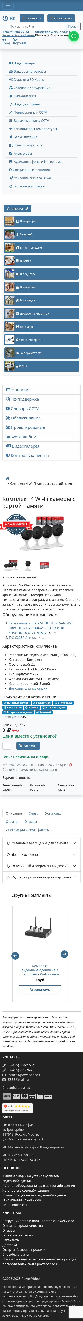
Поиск (73, 26)
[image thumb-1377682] (27, 565)
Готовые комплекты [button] (29, 186)
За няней (45, 712)
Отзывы (8, 1230)
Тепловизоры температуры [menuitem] (35, 129)
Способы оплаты (15, 1254)
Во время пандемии (19, 712)
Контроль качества (30, 455)
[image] (41, 533)
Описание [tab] (14, 813)
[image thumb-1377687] (44, 565)
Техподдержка (24, 399)
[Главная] (7, 479)
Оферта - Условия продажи (23, 1249)
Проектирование (27, 427)
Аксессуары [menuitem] (22, 153)
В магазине (14, 707)
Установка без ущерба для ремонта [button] (39, 843)
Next (66, 956)
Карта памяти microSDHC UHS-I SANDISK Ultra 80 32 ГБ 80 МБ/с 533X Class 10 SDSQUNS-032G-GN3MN (41, 628)
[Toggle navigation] (8, 6)
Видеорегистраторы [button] (29, 71)
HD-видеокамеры (17, 702)
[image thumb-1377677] (10, 565)
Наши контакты (14, 1205)
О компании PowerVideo (21, 1200)
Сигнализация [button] (24, 96)
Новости (19, 389)
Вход (6, 43)
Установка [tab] (53, 813)
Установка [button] (61, 18)
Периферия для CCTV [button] (30, 112)
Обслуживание (25, 418)
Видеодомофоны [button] (26, 104)
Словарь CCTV (24, 408)
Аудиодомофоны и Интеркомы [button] (37, 161)
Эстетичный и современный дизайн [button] (39, 866)
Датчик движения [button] (25, 854)
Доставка (9, 1245)
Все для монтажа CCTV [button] (31, 120)
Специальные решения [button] (31, 170)
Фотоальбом (23, 436)
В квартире (43, 702)
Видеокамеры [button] (24, 63)
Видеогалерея (25, 446)
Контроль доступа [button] (28, 145)
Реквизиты (10, 1240)
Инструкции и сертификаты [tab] (27, 830)
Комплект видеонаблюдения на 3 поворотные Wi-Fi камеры (40, 970)
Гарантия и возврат (17, 1235)
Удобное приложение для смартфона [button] (40, 877)
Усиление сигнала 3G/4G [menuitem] (33, 178)
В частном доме (55, 707)
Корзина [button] (20, 43)
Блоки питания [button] (25, 137)
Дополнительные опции (28, 688)
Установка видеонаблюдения (25, 1190)
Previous (13, 954)
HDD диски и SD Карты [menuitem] (27, 79)
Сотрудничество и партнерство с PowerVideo (38, 1221)
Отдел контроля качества (22, 1225)
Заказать (30, 746)
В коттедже (64, 702)
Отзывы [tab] (30, 821)
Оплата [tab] (12, 821)
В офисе (33, 707)
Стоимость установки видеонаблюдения (34, 1195)
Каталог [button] (32, 18)
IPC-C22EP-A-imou (22, 637)
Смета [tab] (33, 813)
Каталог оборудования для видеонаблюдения (38, 1185)
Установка (16, 208)
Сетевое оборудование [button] (31, 88)
